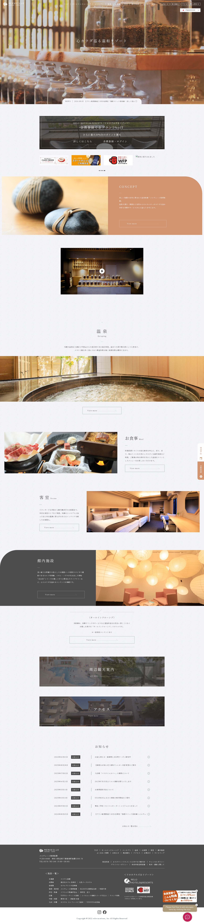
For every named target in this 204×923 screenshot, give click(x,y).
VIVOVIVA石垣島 (93, 902)
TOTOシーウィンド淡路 (70, 895)
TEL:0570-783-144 (47, 861)
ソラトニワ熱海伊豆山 (69, 892)
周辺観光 (175, 4)
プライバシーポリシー (119, 864)
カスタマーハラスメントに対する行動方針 (129, 862)
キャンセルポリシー (157, 862)
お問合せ (195, 4)
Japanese (190, 10)
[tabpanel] (54, 160)
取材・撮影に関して (157, 864)
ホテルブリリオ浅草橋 (69, 885)
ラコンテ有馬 (115, 895)
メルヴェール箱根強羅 (69, 889)
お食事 (117, 4)
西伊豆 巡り (85, 892)
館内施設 (135, 4)
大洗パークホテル (85, 882)
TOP (66, 4)
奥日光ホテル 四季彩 (68, 882)
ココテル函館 (65, 879)
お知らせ (165, 4)
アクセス (185, 4)
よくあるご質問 (149, 4)
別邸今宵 (103, 889)
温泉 (109, 4)
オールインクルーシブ (81, 4)
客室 (126, 4)
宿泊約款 (105, 862)
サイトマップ (160, 853)
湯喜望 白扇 (74, 899)
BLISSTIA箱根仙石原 (88, 889)
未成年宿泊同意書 (138, 864)
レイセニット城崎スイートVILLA (94, 895)
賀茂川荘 (64, 899)
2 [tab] (101, 170)
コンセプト (99, 4)
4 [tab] (104, 170)
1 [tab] (100, 55)
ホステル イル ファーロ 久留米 (72, 902)
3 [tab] (103, 55)
